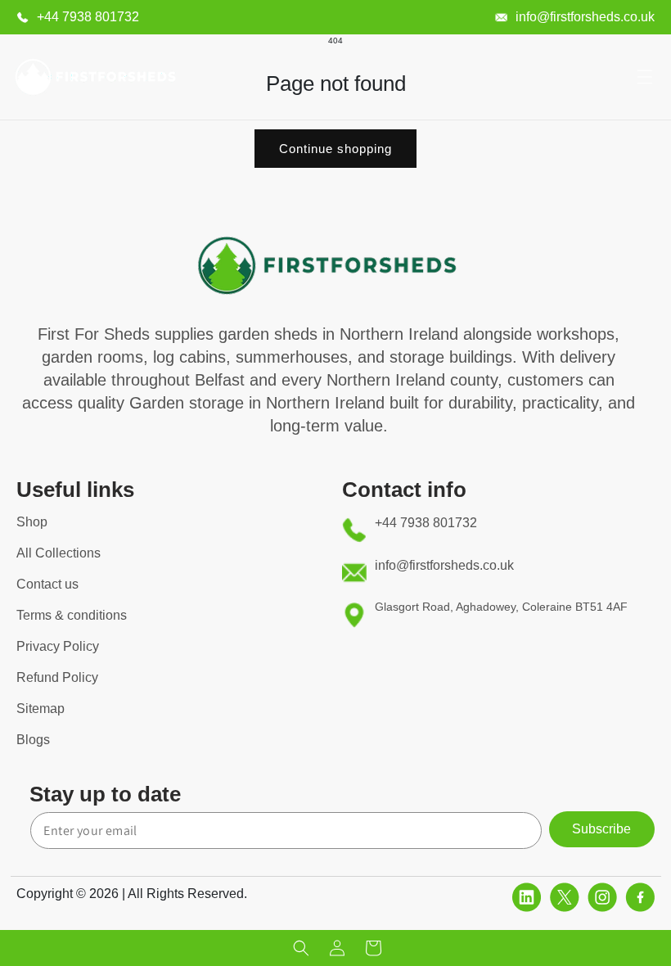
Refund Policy (57, 677)
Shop (31, 522)
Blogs (33, 740)
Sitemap (40, 708)
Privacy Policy (57, 646)
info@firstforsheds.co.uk (585, 17)
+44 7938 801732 (88, 17)
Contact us (47, 584)
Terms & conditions (71, 615)
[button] (645, 77)
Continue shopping (335, 149)
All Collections (58, 553)
